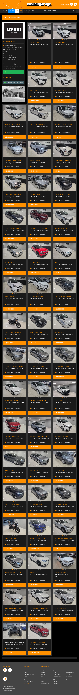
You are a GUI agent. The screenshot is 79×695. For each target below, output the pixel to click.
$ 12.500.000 (34, 67)
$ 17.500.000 (9, 447)
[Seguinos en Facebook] (75, 4)
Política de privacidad (28, 681)
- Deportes (68, 674)
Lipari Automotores (38, 62)
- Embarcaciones (56, 674)
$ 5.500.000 (34, 205)
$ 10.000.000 (34, 309)
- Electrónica (55, 683)
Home (25, 669)
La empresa (26, 670)
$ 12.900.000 (34, 377)
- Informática (68, 669)
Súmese (25, 672)
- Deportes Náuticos (57, 676)
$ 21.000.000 (34, 239)
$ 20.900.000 (34, 273)
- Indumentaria (69, 676)
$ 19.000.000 (59, 101)
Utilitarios (42, 670)
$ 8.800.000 (59, 585)
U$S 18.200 (33, 343)
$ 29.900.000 (59, 549)
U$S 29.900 (9, 137)
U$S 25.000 (34, 585)
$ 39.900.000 (59, 413)
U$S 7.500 (8, 653)
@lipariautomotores (15, 66)
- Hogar (67, 670)
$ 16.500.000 (59, 239)
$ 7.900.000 (9, 377)
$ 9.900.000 (9, 273)
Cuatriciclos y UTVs (44, 677)
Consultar (33, 515)
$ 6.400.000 (9, 413)
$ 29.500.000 (34, 653)
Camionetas (43, 672)
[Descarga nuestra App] (5, 679)
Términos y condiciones (29, 674)
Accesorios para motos (57, 669)
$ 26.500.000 (9, 515)
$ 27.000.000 (34, 101)
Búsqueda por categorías (29, 679)
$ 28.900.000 (59, 377)
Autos (42, 669)
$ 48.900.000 (34, 619)
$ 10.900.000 (9, 239)
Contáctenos (26, 683)
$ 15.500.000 (59, 137)
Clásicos (42, 681)
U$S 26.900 (34, 481)
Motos (42, 676)
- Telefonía (55, 681)
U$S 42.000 (9, 619)
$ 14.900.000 (9, 309)
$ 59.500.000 (34, 171)
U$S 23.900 (59, 619)
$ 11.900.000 (59, 205)
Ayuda (25, 676)
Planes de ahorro (44, 679)
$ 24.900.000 (59, 309)
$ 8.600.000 (9, 171)
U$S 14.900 (9, 343)
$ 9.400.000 (59, 481)
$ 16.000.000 (34, 137)
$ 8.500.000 (59, 343)
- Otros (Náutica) (56, 677)
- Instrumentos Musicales (71, 677)
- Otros (67, 679)
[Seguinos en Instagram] (71, 4)
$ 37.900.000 (34, 549)
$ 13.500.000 (59, 67)
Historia (25, 677)
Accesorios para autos (45, 683)
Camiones (43, 674)
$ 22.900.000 (9, 205)
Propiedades (55, 670)
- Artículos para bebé (70, 672)
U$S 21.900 (58, 171)
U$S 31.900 (58, 273)
